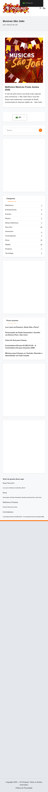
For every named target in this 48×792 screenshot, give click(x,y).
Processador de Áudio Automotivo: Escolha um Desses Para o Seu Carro (22, 334)
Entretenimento (11, 210)
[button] (40, 130)
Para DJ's (8, 227)
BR (19, 117)
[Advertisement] (24, 165)
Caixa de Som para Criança (16, 340)
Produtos (8, 249)
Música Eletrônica (11, 223)
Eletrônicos (9, 205)
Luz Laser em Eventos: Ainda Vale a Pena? (22, 327)
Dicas (7, 240)
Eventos (8, 214)
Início (4, 24)
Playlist (7, 244)
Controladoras (10, 236)
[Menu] (44, 8)
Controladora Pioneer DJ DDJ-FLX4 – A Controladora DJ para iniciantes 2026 (20, 347)
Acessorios (9, 231)
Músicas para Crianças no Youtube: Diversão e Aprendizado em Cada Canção (23, 354)
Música (7, 218)
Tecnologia (9, 253)
